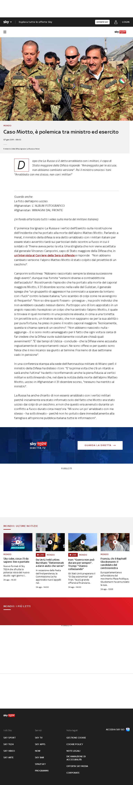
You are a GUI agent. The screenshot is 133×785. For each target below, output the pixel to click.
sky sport (9, 737)
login (126, 22)
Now (38, 751)
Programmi (41, 770)
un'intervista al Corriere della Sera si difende (44, 255)
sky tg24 (8, 744)
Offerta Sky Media (77, 766)
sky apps (40, 744)
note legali (73, 751)
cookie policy (74, 744)
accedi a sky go (115, 729)
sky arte (8, 757)
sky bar (39, 757)
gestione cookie (76, 737)
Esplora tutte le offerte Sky (35, 22)
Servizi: (38, 730)
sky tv (38, 737)
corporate (72, 772)
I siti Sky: (7, 730)
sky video (9, 751)
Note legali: (72, 730)
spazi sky (40, 764)
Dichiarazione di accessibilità (76, 758)
